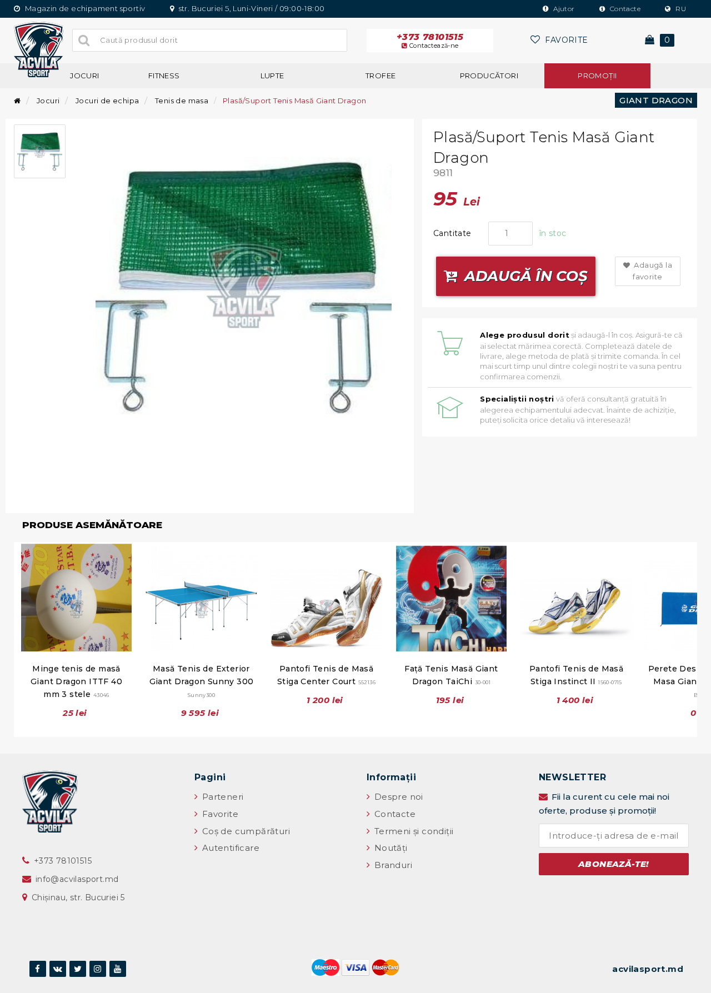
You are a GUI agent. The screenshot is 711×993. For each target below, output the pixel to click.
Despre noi (397, 796)
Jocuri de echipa (107, 100)
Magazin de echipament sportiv (84, 8)
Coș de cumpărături (244, 831)
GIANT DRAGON (656, 100)
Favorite (218, 814)
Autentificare (229, 847)
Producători (489, 75)
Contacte (624, 8)
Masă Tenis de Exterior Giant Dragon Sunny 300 (201, 681)
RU (680, 8)
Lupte (272, 75)
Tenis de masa (181, 100)
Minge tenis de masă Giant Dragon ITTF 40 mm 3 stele (76, 681)
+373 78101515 (430, 40)
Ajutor (563, 8)
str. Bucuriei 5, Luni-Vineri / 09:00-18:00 (250, 8)
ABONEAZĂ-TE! (613, 864)
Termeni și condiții (412, 831)
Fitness (164, 75)
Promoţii (597, 75)
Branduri (392, 865)
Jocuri (84, 75)
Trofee (380, 75)
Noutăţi (389, 847)
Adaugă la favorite (652, 270)
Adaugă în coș (524, 276)
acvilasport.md (647, 969)
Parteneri (221, 796)
